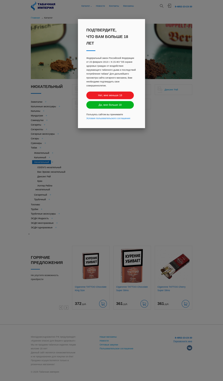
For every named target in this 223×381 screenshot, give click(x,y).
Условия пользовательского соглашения (108, 118)
